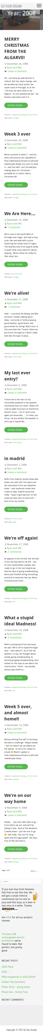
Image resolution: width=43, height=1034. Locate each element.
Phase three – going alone (16, 987)
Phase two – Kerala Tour (15, 992)
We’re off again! (21, 538)
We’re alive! (16, 293)
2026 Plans (7, 966)
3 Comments (15, 637)
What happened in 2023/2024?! (19, 976)
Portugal (16, 118)
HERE (8, 917)
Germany (16, 779)
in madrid (14, 458)
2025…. (6, 971)
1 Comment (14, 227)
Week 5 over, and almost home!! (18, 712)
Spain (20, 357)
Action (15, 357)
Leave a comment (17, 71)
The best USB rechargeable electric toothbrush (13, 937)
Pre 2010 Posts (32, 115)
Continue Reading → (16, 105)
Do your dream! (11, 6)
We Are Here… (19, 213)
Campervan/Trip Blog (19, 115)
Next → (35, 871)
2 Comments (15, 551)
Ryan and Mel (14, 67)
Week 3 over (17, 134)
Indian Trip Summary (13, 982)
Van (14, 602)
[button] (40, 5)
